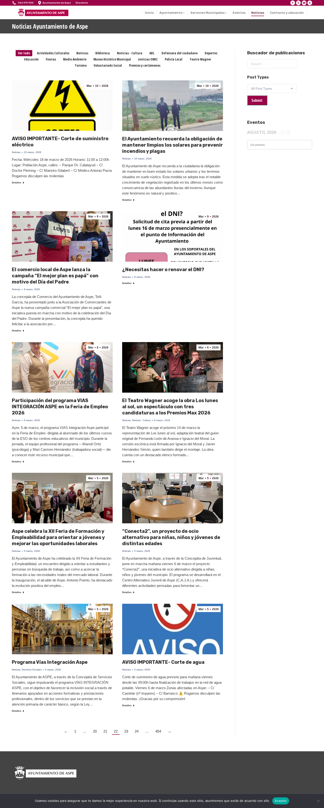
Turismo (81, 65)
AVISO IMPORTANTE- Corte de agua (163, 662)
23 (126, 731)
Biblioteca (102, 53)
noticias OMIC (148, 59)
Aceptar (281, 801)
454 (158, 731)
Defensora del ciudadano (180, 53)
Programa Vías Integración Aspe (50, 662)
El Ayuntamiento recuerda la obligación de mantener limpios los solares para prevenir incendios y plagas (172, 145)
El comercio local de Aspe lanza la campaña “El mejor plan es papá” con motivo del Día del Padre (55, 276)
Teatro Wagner (200, 59)
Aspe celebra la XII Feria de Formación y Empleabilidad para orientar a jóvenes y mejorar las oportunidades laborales (58, 537)
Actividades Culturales (53, 53)
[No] (318, 801)
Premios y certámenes (144, 65)
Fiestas (51, 59)
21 (105, 731)
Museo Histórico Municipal (112, 59)
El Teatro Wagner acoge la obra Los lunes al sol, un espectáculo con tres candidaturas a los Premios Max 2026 (170, 407)
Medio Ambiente (74, 59)
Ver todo (24, 53)
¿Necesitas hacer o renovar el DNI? (163, 269)
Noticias (82, 53)
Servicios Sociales (32, 669)
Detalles (16, 182)
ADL (151, 53)
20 (95, 731)
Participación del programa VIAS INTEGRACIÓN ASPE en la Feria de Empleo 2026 (60, 407)
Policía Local (173, 59)
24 (137, 731)
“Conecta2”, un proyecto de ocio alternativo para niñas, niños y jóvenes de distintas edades (171, 537)
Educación (31, 59)
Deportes (211, 53)
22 (116, 731)
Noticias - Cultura (129, 53)
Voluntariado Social (108, 65)
